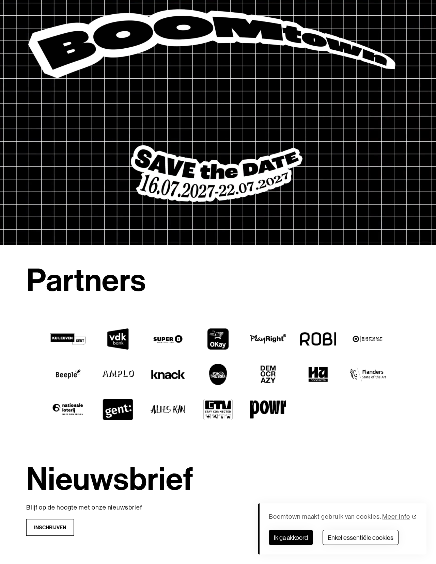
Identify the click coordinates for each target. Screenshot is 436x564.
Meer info (396, 516)
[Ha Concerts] (318, 374)
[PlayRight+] (268, 339)
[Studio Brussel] (218, 374)
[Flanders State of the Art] (368, 374)
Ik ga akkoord (291, 538)
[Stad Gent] (118, 409)
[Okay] (218, 339)
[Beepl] (67, 374)
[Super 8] (168, 339)
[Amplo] (118, 374)
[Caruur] (368, 339)
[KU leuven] (67, 339)
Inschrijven (50, 527)
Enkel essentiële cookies (360, 538)
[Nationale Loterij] (67, 409)
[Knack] (168, 374)
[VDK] (118, 339)
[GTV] (218, 409)
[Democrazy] (268, 374)
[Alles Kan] (168, 409)
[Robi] (318, 339)
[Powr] (268, 409)
